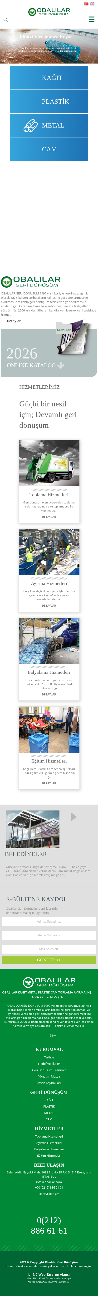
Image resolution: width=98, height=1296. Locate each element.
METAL (53, 125)
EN (92, 3)
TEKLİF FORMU (49, 260)
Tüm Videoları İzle (47, 216)
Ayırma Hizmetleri (49, 1143)
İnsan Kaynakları (49, 1083)
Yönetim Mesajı (49, 1076)
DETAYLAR (49, 517)
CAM (49, 149)
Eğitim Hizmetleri (49, 1155)
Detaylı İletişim (49, 1194)
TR (86, 3)
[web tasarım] (49, 1290)
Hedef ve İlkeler (49, 1064)
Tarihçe (49, 1057)
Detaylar (14, 321)
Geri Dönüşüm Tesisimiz (49, 1070)
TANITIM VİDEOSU (49, 199)
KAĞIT (52, 77)
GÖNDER (46, 960)
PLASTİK (55, 101)
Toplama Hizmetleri (49, 1136)
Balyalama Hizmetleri (49, 1149)
